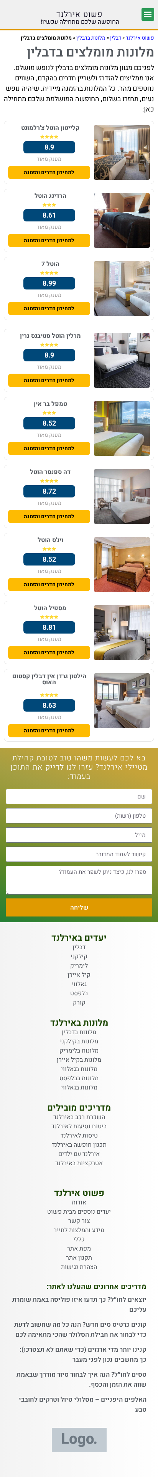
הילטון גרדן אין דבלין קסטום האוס (49, 679)
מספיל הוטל (50, 608)
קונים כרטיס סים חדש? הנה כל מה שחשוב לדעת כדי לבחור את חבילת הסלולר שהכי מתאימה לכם (80, 1329)
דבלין (115, 38)
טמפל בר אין (50, 404)
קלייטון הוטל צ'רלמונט (50, 128)
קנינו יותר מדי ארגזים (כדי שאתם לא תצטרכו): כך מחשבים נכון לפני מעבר (83, 1354)
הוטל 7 (50, 264)
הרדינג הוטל (50, 196)
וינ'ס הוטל (50, 540)
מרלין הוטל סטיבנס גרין (50, 336)
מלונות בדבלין (90, 38)
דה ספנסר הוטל (50, 472)
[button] (148, 14)
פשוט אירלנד (79, 14)
